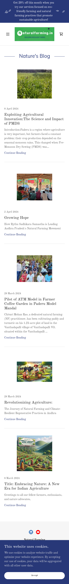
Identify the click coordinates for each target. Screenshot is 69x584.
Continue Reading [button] (15, 153)
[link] (34, 34)
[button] (8, 34)
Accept (34, 575)
